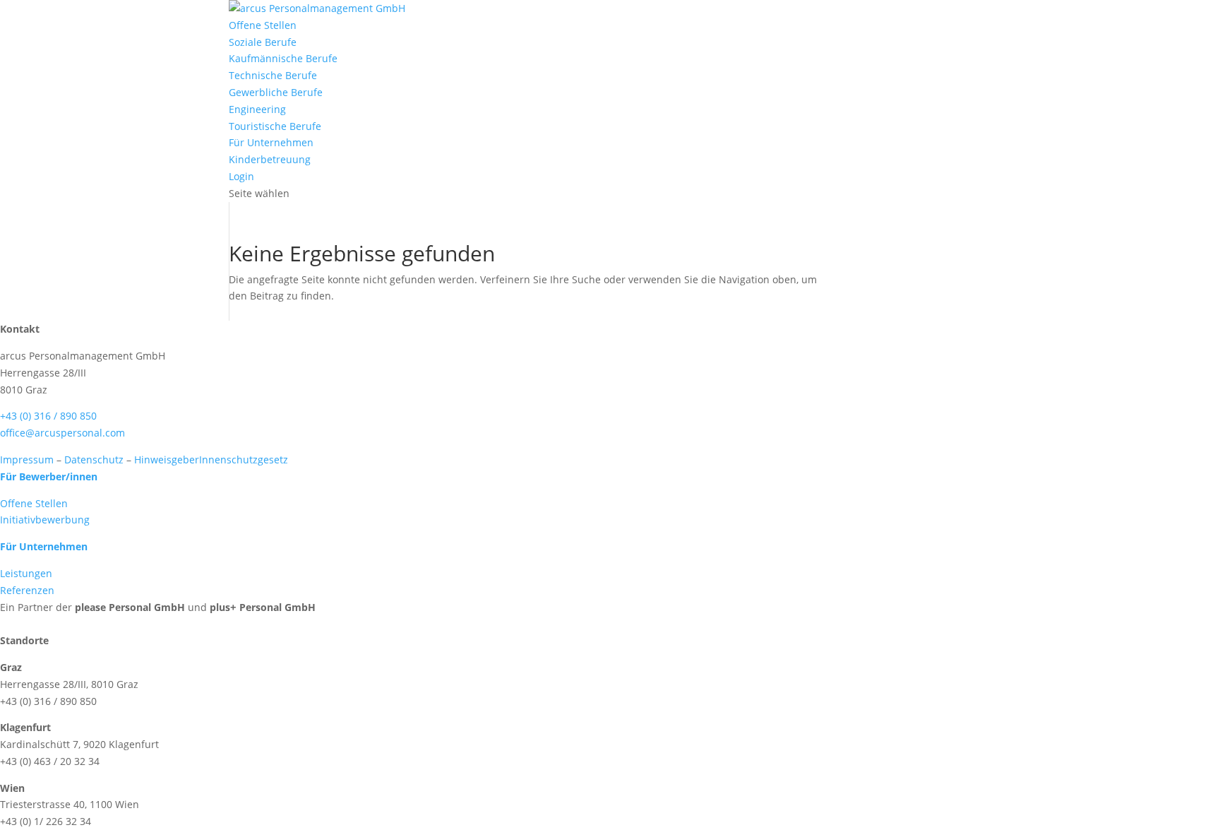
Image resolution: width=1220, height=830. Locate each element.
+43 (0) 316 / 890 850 (48, 415)
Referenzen (27, 590)
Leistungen (26, 573)
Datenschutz (94, 459)
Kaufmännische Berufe (283, 58)
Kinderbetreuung (270, 159)
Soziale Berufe (263, 42)
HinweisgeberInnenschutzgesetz (211, 459)
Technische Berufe (273, 75)
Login (241, 176)
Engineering (257, 109)
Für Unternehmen (271, 142)
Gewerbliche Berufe (276, 92)
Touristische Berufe (275, 126)
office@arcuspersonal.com (62, 432)
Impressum (27, 459)
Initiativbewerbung (45, 519)
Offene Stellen (263, 25)
